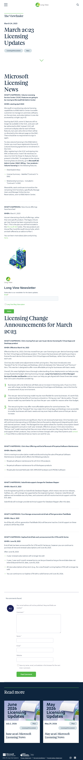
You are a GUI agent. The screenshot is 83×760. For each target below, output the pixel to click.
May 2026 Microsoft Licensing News (57, 735)
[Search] (78, 4)
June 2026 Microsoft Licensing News (18, 735)
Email (19, 646)
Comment (20, 612)
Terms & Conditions (39, 758)
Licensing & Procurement (14, 50)
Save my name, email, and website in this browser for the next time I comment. (39, 666)
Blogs (34, 723)
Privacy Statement (26, 758)
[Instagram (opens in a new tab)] (71, 758)
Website (19, 655)
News (27, 50)
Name (19, 636)
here (6, 238)
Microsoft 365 (12, 227)
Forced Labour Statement (54, 758)
